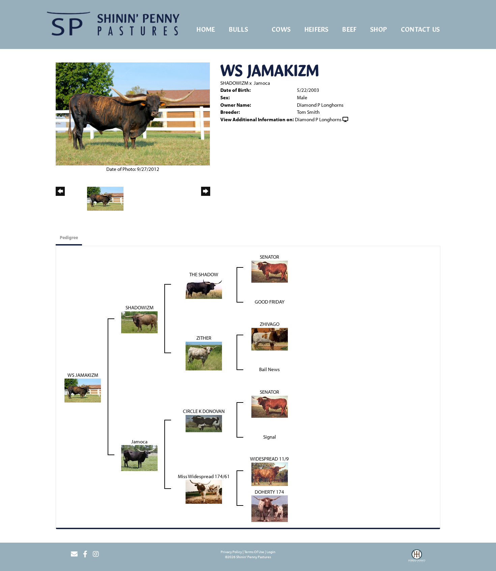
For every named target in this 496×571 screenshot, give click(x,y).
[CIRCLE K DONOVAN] (204, 423)
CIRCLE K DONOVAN (204, 411)
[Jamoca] (139, 457)
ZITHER (203, 338)
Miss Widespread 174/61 (204, 476)
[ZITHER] (204, 355)
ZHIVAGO (269, 324)
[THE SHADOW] (204, 288)
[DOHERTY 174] (269, 508)
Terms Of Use (254, 551)
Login (271, 551)
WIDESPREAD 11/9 (269, 459)
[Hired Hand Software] (416, 556)
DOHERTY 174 (269, 492)
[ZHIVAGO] (269, 338)
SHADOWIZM (234, 83)
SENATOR (269, 257)
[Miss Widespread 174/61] (204, 491)
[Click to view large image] (133, 113)
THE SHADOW (203, 274)
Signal (269, 437)
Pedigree (69, 237)
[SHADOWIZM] (139, 321)
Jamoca (262, 83)
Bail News (269, 369)
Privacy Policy (231, 551)
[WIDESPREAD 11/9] (269, 473)
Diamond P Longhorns (318, 119)
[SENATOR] (269, 271)
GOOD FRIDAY (269, 302)
